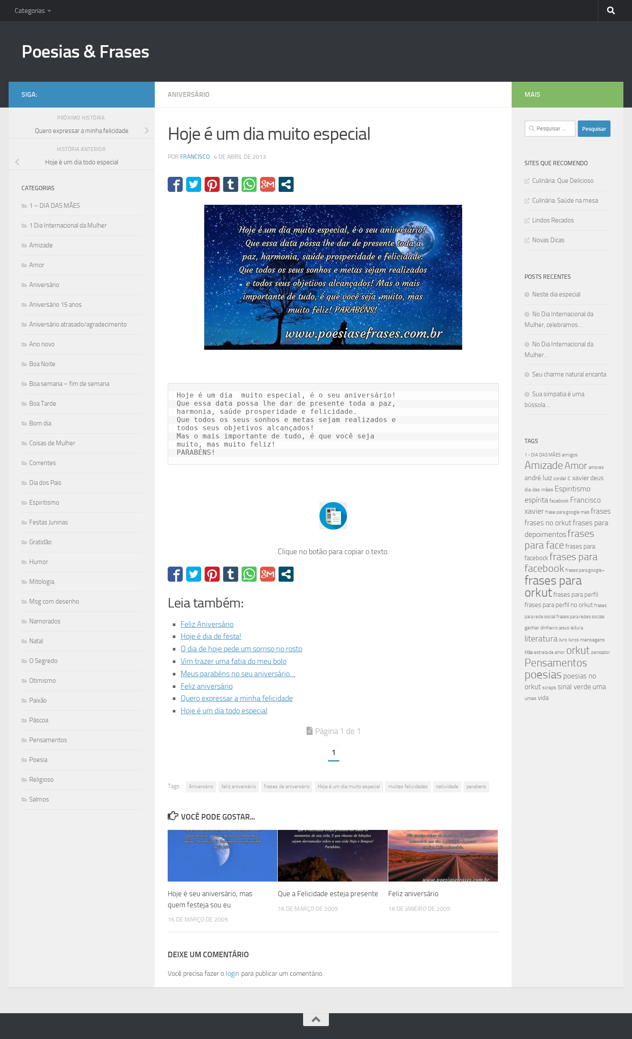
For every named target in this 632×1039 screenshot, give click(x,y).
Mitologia (41, 582)
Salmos (39, 799)
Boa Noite (42, 364)
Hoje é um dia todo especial (224, 710)
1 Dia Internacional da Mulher (68, 225)
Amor (36, 265)
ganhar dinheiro (541, 627)
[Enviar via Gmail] (267, 184)
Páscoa (38, 720)
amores (596, 467)
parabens (476, 786)
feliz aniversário (238, 786)
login (232, 973)
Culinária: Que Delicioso (563, 181)
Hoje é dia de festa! (211, 636)
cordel (559, 478)
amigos (570, 455)
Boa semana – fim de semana (69, 384)
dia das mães (539, 490)
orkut (578, 650)
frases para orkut (553, 586)
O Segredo (43, 661)
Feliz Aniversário (207, 624)
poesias (543, 674)
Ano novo (42, 344)
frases (601, 511)
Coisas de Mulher (52, 443)
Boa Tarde (42, 403)
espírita (536, 500)
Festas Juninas (48, 522)
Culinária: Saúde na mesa (565, 200)
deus (597, 478)
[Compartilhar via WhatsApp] (249, 184)
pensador (600, 652)
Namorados (45, 621)
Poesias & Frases (85, 51)
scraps (549, 687)
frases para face (559, 539)
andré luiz (538, 478)
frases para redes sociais (580, 617)
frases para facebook (561, 562)
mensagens (592, 640)
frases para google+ (584, 570)
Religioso (41, 779)
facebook (559, 501)
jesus (564, 628)
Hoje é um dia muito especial (349, 786)
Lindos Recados (553, 220)
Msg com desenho (54, 601)
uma (599, 686)
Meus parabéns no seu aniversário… (238, 673)
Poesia (38, 760)
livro (563, 640)
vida (543, 698)
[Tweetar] (193, 184)
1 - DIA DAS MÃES (543, 455)
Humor (38, 562)
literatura (541, 638)
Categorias (30, 10)
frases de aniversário (287, 786)
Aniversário (189, 94)
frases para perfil (575, 594)
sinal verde (574, 686)
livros (573, 640)
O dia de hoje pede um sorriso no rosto (241, 649)
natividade (447, 786)
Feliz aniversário (207, 686)
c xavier (578, 478)
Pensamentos (48, 740)
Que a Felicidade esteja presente (328, 893)
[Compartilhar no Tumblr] (230, 184)
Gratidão (40, 542)
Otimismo (42, 680)
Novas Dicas (548, 240)
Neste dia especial (556, 294)
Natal (36, 641)
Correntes (42, 463)
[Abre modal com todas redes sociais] (286, 184)
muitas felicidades (408, 786)
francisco (195, 156)
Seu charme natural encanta (569, 374)
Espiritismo (44, 502)
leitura (577, 628)
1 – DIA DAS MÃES (54, 206)
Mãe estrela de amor (545, 652)
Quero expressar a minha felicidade (237, 698)
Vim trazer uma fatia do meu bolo (233, 661)
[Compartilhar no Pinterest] (212, 184)
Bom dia (40, 423)
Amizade (41, 245)
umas (531, 698)
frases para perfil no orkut (559, 605)
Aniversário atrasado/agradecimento (78, 324)
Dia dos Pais (45, 483)
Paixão (38, 700)
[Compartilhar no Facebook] (175, 184)
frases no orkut (548, 523)
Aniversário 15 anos (55, 304)
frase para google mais (567, 512)
